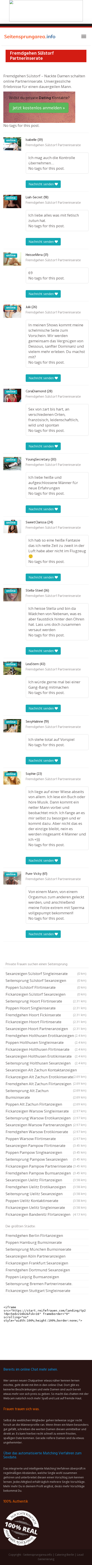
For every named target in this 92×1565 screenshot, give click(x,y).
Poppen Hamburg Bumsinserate (34, 1242)
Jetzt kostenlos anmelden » (39, 107)
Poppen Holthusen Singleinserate (46, 1042)
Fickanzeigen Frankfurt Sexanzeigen (37, 1263)
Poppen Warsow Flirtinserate (46, 1138)
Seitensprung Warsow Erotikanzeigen (46, 1117)
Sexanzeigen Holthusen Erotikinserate (46, 1056)
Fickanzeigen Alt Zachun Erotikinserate (46, 1077)
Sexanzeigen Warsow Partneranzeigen (46, 1124)
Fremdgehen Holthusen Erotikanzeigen (46, 1035)
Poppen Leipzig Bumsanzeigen (32, 1276)
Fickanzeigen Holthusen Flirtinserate (46, 1049)
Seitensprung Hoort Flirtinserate (46, 1001)
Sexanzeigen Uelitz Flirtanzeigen (46, 1179)
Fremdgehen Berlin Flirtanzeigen (34, 1235)
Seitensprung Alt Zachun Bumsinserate (46, 1094)
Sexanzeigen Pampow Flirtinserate (46, 1145)
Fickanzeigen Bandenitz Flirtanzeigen (46, 1214)
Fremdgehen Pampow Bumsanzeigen (46, 1173)
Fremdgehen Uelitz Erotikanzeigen (46, 1186)
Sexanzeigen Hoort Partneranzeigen (46, 1028)
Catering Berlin (64, 1555)
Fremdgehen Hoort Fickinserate (46, 1014)
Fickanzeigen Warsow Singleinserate (46, 1111)
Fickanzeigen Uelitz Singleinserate (46, 1207)
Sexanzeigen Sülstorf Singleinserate (46, 973)
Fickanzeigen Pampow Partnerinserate (46, 1166)
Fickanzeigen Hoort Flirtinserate (46, 1021)
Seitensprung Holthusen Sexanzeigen (46, 1063)
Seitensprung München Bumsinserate (38, 1249)
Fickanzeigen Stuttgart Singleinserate (38, 1290)
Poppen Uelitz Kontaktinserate (46, 1200)
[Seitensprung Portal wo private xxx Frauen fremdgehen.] (30, 36)
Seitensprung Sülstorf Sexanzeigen (46, 980)
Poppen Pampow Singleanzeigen (46, 1152)
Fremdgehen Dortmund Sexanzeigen (38, 1269)
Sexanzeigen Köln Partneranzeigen (35, 1256)
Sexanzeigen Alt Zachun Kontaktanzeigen (46, 1070)
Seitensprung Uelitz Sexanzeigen (46, 1193)
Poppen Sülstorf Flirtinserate (46, 987)
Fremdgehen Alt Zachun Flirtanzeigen (46, 1084)
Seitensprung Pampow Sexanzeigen (46, 1159)
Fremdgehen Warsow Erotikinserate (46, 1131)
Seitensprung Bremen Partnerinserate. (39, 1283)
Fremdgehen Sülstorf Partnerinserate (53, 145)
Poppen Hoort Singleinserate (46, 1008)
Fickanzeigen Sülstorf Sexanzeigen (46, 994)
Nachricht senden (42, 184)
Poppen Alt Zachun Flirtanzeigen (46, 1104)
